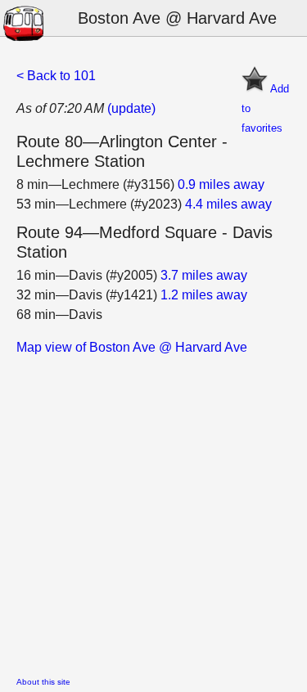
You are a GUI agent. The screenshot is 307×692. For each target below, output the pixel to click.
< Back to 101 (56, 76)
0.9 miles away (221, 184)
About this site (43, 681)
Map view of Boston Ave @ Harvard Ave (131, 347)
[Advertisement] (153, 510)
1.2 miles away (203, 295)
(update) (131, 108)
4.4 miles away (228, 204)
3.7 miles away (203, 275)
